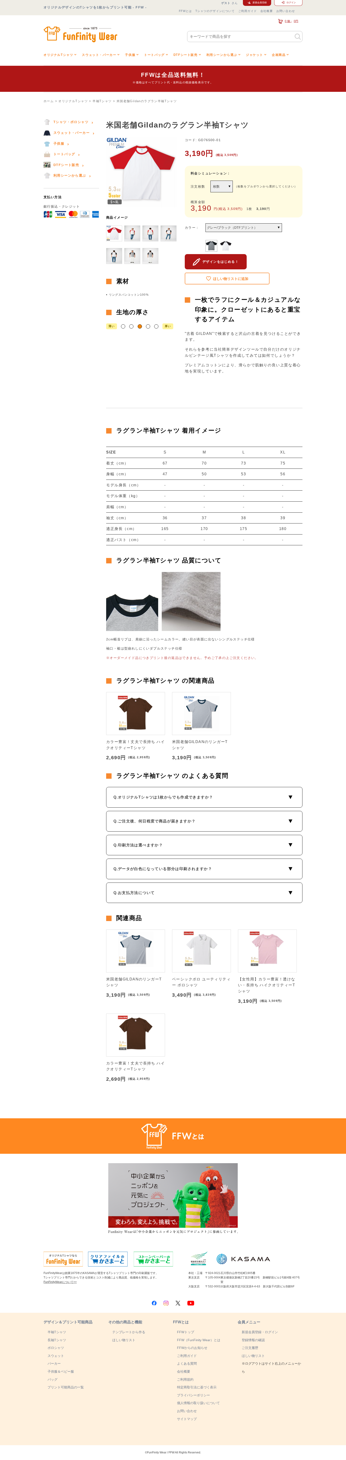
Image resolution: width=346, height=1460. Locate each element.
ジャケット (254, 55)
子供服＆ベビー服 (61, 1371)
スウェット (56, 1356)
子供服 (130, 55)
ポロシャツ (56, 1348)
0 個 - (291, 21)
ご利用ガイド (247, 11)
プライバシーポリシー (193, 1395)
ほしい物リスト (123, 1340)
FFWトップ (185, 1332)
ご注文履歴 (250, 1348)
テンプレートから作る (128, 1332)
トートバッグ (154, 55)
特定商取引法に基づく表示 (197, 1387)
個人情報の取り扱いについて (198, 1403)
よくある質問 (187, 1363)
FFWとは (185, 11)
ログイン (291, 2)
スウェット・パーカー (99, 55)
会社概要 (266, 11)
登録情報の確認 (253, 1340)
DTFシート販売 (185, 55)
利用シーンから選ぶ (221, 55)
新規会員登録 (260, 2)
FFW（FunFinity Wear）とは (198, 1340)
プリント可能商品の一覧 (66, 1387)
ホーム (49, 101)
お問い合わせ (285, 11)
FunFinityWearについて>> (60, 1282)
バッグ (52, 1379)
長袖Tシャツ (57, 1340)
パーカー (54, 1363)
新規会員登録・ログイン (260, 1332)
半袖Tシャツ (102, 101)
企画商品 (279, 55)
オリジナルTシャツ (58, 55)
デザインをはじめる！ (220, 261)
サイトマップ (187, 1419)
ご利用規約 (185, 1379)
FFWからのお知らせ (192, 1348)
